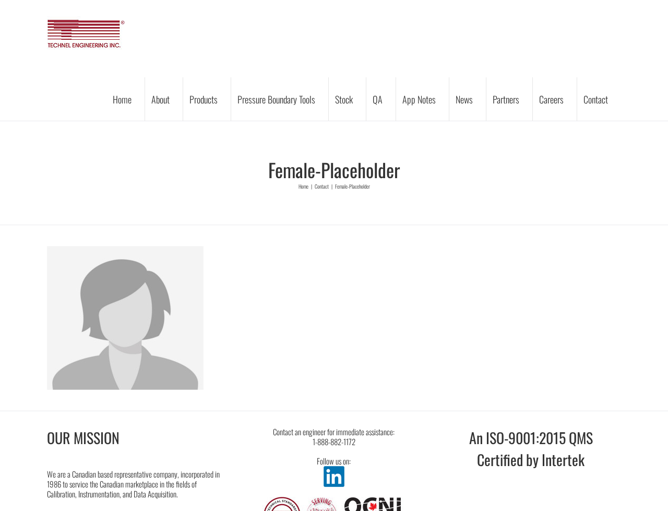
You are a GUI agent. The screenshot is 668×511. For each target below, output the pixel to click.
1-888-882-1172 (334, 441)
